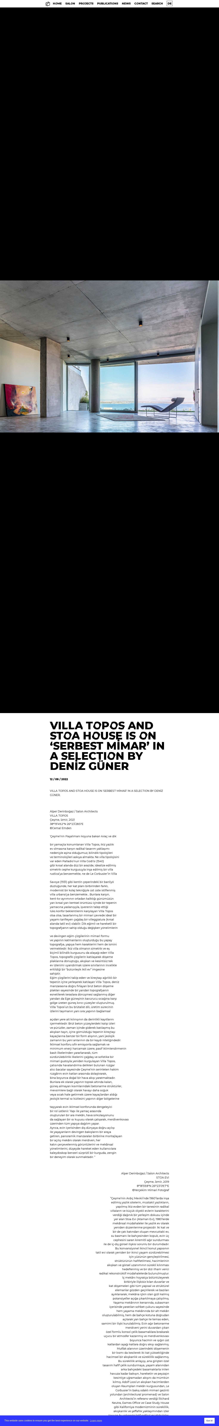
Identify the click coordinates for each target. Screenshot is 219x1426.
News (126, 3)
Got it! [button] (209, 1420)
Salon (70, 3)
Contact (141, 3)
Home (57, 3)
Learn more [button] (96, 1420)
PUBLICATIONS (107, 3)
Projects (86, 3)
